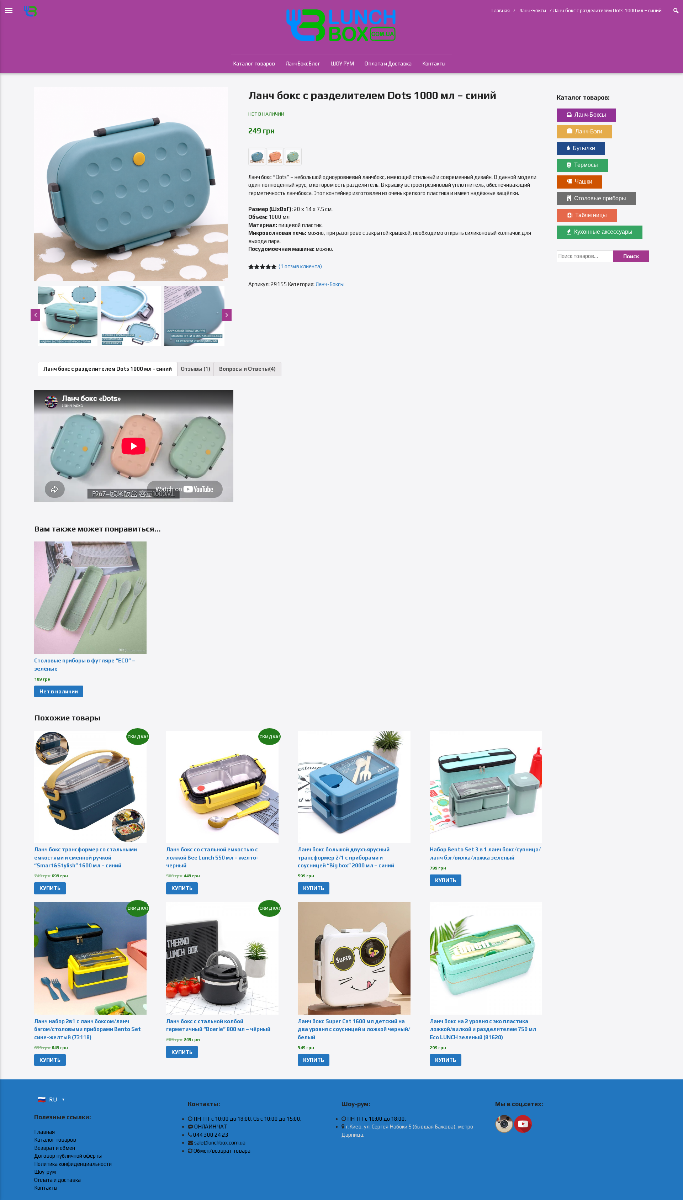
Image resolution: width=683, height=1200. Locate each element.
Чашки (583, 182)
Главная (501, 10)
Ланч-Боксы (532, 10)
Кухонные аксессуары (603, 232)
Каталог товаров (254, 63)
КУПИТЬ (49, 888)
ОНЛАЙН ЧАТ (210, 1127)
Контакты (433, 63)
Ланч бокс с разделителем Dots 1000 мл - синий (107, 369)
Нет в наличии (58, 691)
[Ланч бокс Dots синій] (131, 184)
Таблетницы (591, 215)
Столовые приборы (600, 198)
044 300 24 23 (210, 1135)
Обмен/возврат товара (222, 1151)
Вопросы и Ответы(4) (247, 369)
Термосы (586, 165)
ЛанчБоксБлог (303, 63)
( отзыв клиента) (300, 266)
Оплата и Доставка (388, 63)
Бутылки (584, 148)
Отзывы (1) (195, 369)
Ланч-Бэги (588, 131)
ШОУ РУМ (342, 63)
